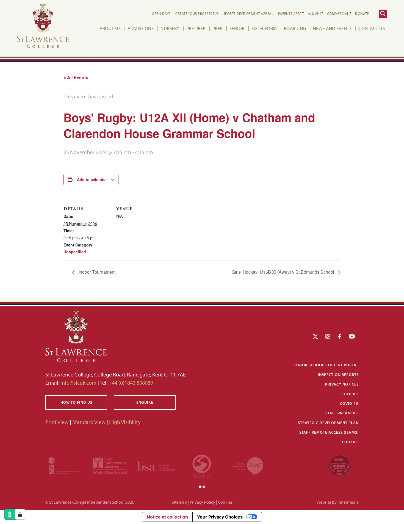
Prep (217, 28)
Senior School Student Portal (326, 364)
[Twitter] (315, 336)
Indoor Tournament (96, 272)
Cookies (350, 441)
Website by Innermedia (338, 502)
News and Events (332, 28)
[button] (200, 486)
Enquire (144, 402)
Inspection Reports (338, 374)
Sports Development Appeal (248, 13)
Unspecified (74, 251)
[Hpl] (110, 465)
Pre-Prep (196, 28)
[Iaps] (63, 465)
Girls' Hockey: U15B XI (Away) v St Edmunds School (283, 272)
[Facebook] (340, 336)
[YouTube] (352, 336)
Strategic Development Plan (328, 422)
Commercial (338, 13)
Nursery (170, 28)
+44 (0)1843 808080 (130, 382)
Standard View (89, 421)
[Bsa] (156, 465)
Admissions (141, 28)
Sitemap (179, 502)
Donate (362, 13)
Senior (237, 28)
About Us (110, 28)
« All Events (75, 77)
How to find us (76, 402)
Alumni (314, 13)
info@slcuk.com (78, 382)
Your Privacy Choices (220, 517)
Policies (350, 393)
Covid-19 (349, 403)
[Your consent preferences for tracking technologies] (20, 514)
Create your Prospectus (196, 13)
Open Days (161, 13)
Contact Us (371, 28)
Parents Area (290, 13)
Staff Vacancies (342, 413)
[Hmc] (247, 465)
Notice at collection (167, 517)
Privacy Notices (342, 384)
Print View (57, 421)
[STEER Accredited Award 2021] (201, 465)
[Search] (383, 14)
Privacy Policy (202, 502)
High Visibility (124, 421)
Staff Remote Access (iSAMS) (329, 432)
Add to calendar (92, 179)
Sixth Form (264, 28)
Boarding (295, 28)
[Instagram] (327, 336)
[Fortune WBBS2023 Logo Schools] (339, 465)
